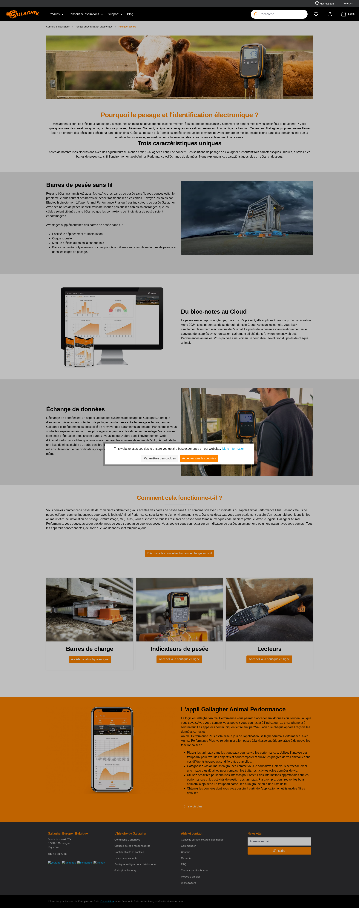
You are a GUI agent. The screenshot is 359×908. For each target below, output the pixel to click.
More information (233, 448)
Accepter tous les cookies (199, 458)
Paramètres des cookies (160, 458)
